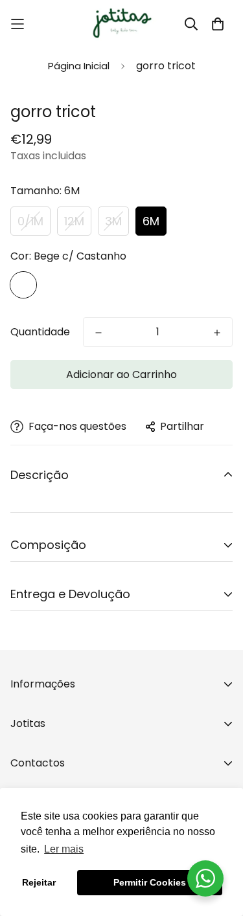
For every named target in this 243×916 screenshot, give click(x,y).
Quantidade (40, 331)
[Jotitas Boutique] (121, 24)
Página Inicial (79, 66)
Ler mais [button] (64, 849)
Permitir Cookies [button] (149, 882)
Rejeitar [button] (39, 882)
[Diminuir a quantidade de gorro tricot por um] (98, 333)
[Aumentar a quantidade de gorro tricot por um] (217, 333)
